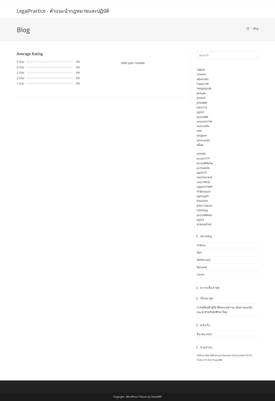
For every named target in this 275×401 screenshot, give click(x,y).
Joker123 (243, 355)
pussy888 (202, 117)
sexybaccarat (204, 177)
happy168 (203, 84)
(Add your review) (133, 63)
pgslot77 (202, 172)
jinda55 (201, 98)
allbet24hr (203, 79)
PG (250, 355)
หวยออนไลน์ (204, 224)
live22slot (202, 201)
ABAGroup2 (204, 259)
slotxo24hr (203, 126)
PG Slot (208, 360)
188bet (201, 69)
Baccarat (202, 267)
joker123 (202, 107)
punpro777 (203, 158)
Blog (255, 28)
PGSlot (200, 360)
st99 (199, 131)
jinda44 (201, 93)
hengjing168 (204, 88)
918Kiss (201, 245)
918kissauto (204, 191)
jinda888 (202, 102)
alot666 (201, 153)
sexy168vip (203, 182)
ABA (199, 252)
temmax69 (203, 140)
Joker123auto (205, 205)
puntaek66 (203, 168)
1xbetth (201, 74)
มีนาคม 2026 (204, 334)
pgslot (200, 112)
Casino (201, 274)
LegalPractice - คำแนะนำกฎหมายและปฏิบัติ (63, 10)
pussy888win (204, 215)
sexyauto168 (204, 121)
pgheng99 (203, 196)
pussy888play (205, 163)
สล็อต (200, 145)
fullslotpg (202, 210)
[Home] (248, 28)
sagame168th (205, 186)
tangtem (202, 135)
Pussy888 (217, 360)
